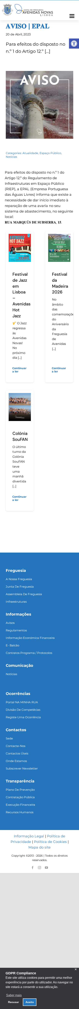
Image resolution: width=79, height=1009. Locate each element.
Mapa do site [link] (39, 847)
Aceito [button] (30, 1002)
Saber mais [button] (14, 995)
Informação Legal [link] (29, 836)
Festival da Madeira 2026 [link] (60, 283)
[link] (74, 44)
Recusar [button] (13, 1002)
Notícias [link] (11, 157)
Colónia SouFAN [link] (20, 436)
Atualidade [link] (30, 153)
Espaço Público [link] (50, 153)
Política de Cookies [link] (50, 842)
